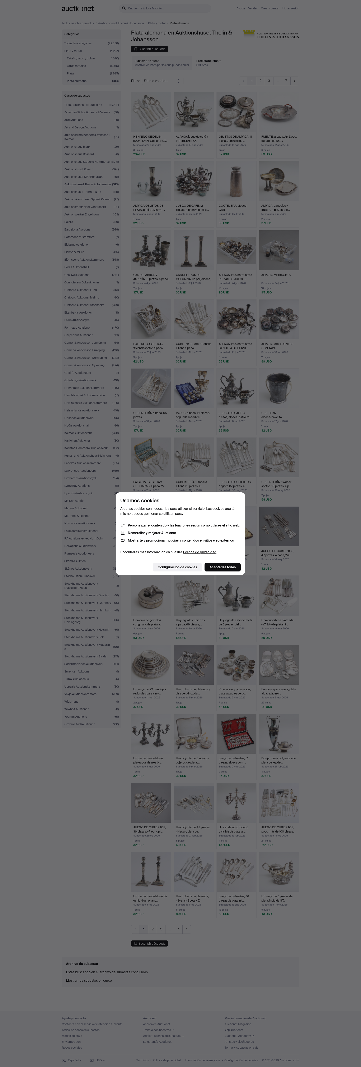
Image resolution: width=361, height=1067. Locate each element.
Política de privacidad (199, 552)
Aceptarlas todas (223, 567)
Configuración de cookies (177, 567)
